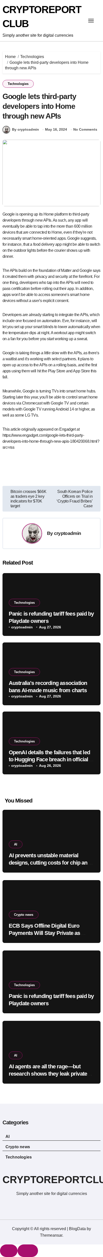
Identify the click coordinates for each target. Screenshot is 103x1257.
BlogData (77, 1229)
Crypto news (23, 915)
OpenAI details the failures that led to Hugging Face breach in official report (49, 759)
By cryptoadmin (25, 129)
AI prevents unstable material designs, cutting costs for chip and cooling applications (49, 862)
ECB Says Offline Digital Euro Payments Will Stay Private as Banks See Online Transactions (46, 933)
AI (15, 844)
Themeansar (51, 1235)
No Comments (85, 129)
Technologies (18, 84)
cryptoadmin (67, 533)
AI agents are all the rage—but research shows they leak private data (48, 1073)
